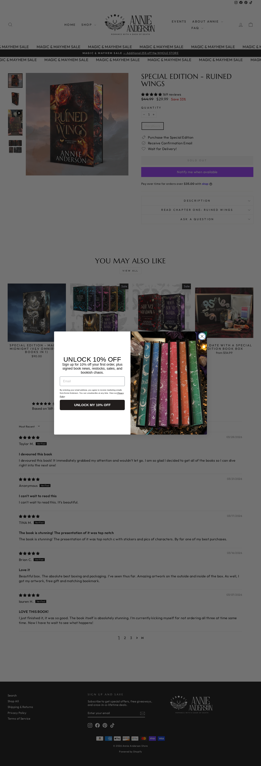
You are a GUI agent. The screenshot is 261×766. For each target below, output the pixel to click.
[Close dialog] (202, 336)
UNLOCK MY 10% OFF (92, 405)
